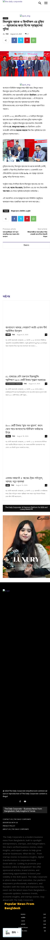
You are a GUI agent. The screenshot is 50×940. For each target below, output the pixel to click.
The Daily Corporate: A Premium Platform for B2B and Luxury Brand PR (26, 508)
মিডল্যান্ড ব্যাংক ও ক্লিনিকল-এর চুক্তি (20, 211)
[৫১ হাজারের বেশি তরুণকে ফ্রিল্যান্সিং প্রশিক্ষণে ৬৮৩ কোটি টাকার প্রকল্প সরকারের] (26, 362)
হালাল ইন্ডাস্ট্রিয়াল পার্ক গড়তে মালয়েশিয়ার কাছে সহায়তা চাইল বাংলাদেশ (11, 234)
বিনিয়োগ (8, 436)
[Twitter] (20, 40)
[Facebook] (14, 40)
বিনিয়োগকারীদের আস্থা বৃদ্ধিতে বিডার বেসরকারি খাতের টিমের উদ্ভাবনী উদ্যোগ (37, 234)
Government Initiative (14, 384)
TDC (6, 34)
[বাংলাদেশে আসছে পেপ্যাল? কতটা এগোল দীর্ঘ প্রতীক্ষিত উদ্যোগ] (26, 313)
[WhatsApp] (33, 40)
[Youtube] (25, 801)
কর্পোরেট (5, 18)
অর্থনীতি (8, 335)
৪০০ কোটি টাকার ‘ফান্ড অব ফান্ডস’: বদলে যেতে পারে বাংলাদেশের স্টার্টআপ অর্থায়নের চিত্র (24, 429)
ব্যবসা (7, 485)
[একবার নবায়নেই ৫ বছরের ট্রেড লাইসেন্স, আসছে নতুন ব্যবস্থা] (26, 464)
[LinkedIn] (30, 801)
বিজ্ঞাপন (26, 245)
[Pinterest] (27, 40)
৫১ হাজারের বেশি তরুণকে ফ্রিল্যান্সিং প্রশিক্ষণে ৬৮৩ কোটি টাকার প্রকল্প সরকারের (25, 378)
